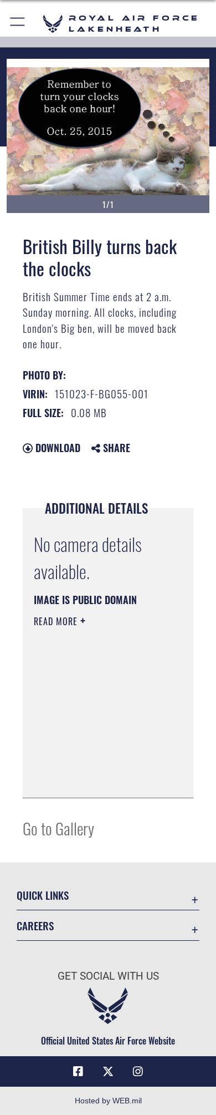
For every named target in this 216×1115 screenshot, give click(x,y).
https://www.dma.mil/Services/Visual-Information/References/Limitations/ (101, 777)
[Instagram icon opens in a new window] (138, 1071)
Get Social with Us (108, 976)
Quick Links (43, 895)
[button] (18, 23)
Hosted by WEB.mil (108, 1100)
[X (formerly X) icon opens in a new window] (108, 1071)
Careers (35, 926)
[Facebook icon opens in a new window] (78, 1071)
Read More (57, 621)
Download (56, 447)
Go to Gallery (58, 828)
